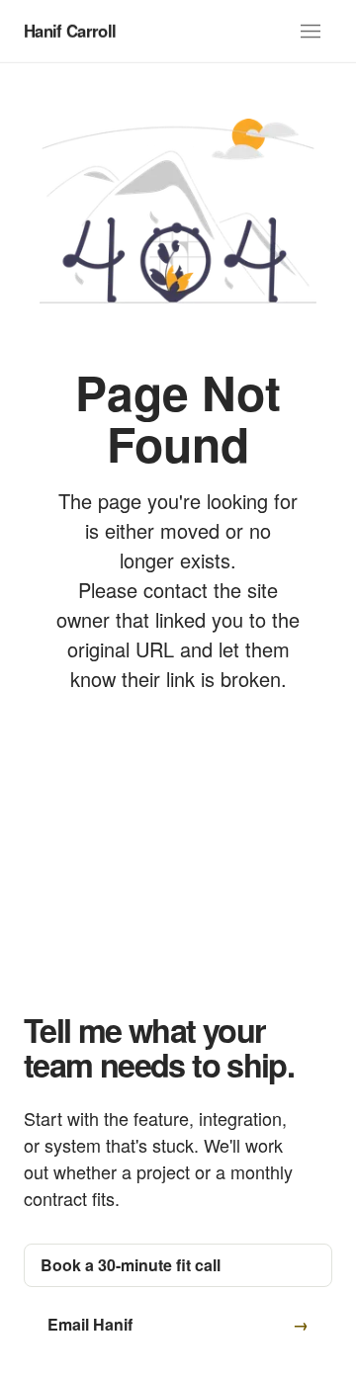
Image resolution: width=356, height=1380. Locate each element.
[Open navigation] (310, 31)
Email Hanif (90, 1324)
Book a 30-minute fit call (131, 1264)
